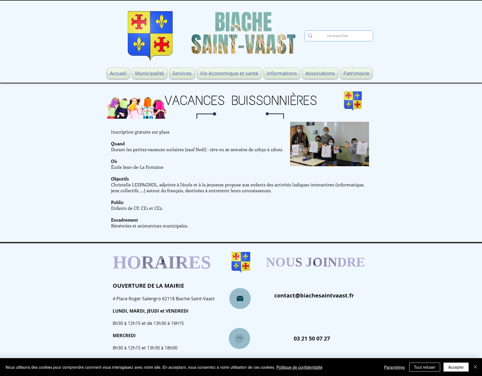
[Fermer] (475, 367)
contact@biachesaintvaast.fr (314, 295)
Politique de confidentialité (299, 367)
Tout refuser (424, 367)
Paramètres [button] (394, 367)
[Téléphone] (239, 338)
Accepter (456, 367)
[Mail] (240, 298)
